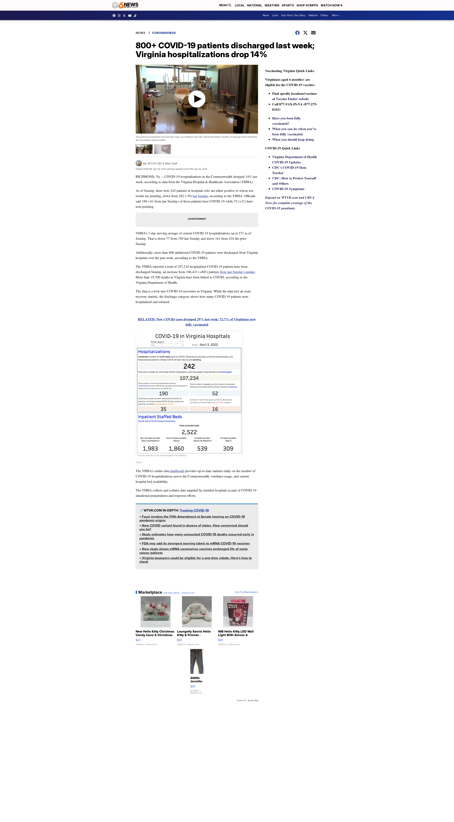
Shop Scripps (307, 5)
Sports (288, 5)
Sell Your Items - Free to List (179, 593)
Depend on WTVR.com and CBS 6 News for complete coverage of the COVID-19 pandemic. (289, 202)
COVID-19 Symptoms (288, 188)
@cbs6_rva (136, 15)
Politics (324, 15)
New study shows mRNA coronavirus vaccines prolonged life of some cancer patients (193, 551)
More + (336, 15)
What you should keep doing (293, 139)
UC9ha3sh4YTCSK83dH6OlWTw (130, 15)
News (266, 15)
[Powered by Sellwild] (253, 700)
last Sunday (200, 196)
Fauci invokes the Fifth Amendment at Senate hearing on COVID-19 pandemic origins (192, 519)
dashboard (177, 471)
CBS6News (115, 15)
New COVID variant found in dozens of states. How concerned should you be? (193, 528)
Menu (223, 5)
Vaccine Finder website (292, 98)
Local (240, 5)
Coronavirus (164, 33)
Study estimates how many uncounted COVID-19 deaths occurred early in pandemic (196, 537)
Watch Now (330, 5)
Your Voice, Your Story (293, 15)
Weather (272, 5)
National (254, 5)
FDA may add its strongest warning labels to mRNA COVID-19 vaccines (195, 544)
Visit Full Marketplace (246, 592)
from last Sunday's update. (238, 272)
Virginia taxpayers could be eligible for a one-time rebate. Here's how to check (195, 560)
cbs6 (120, 15)
